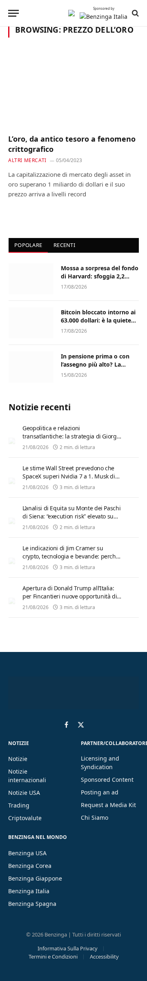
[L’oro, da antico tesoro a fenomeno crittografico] (73, 90)
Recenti (64, 245)
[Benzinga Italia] (71, 13)
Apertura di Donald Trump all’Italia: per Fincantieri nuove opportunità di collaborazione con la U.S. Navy (69, 596)
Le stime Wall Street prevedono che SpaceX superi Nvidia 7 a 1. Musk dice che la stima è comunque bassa (71, 476)
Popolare (28, 245)
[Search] (134, 13)
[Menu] (13, 13)
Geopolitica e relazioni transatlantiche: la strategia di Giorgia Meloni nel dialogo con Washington (71, 436)
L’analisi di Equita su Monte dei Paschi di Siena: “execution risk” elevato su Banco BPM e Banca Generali (71, 516)
